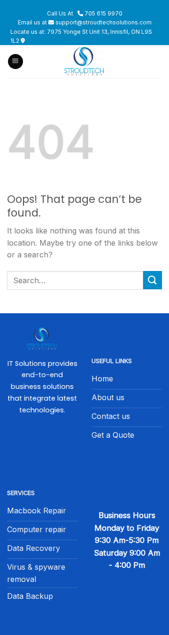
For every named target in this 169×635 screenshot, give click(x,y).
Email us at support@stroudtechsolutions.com (85, 22)
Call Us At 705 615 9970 (85, 13)
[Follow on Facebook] (42, 447)
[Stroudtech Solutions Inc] (84, 61)
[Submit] (152, 280)
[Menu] (15, 62)
